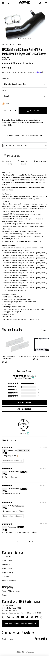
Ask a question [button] (24, 409)
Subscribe (41, 638)
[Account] (40, 3)
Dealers (4, 595)
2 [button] (21, 541)
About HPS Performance (10, 591)
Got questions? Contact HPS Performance (24, 135)
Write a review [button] (24, 402)
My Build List (14, 156)
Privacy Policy (7, 560)
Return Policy (6, 564)
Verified (23, 433)
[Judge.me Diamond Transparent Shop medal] (23, 424)
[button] (7, 63)
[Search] (8, 3)
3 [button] (25, 541)
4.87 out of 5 (31, 376)
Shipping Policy (7, 573)
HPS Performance (27, 652)
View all (44, 330)
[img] (7, 447)
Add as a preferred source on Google (20, 623)
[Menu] (3, 3)
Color (4, 91)
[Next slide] (44, 349)
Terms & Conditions (9, 581)
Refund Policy (7, 569)
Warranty (5, 577)
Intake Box (5, 79)
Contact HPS (6, 556)
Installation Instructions (16, 145)
